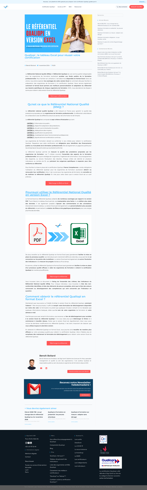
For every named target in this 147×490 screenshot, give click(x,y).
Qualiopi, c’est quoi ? (57, 456)
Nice (44, 486)
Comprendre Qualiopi (57, 445)
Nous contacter (123, 6)
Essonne (68, 486)
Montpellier (55, 486)
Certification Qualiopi (48, 7)
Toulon (73, 486)
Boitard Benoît (101, 67)
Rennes (114, 486)
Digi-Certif (100, 56)
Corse (87, 486)
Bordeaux (108, 486)
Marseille (28, 467)
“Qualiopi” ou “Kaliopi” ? (58, 476)
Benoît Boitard (101, 63)
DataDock (78, 442)
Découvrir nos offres (136, 7)
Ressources (78, 7)
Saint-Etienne (98, 486)
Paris (26, 472)
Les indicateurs (80, 466)
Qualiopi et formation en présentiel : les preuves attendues (56, 414)
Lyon (26, 470)
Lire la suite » (28, 424)
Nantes (49, 486)
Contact (28, 457)
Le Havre (119, 486)
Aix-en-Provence (80, 486)
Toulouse (40, 486)
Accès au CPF (62, 7)
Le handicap (79, 452)
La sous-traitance (81, 449)
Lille (104, 486)
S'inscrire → (142, 1)
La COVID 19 (79, 446)
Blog (51, 448)
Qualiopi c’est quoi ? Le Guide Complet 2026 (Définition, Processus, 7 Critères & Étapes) (110, 58)
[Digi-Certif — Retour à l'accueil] (6, 6)
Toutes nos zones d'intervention (36, 465)
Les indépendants (81, 463)
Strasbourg (62, 486)
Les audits (78, 439)
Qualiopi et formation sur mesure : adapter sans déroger (80, 414)
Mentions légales (31, 453)
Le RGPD (77, 456)
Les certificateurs (80, 459)
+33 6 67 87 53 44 (30, 446)
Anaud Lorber (101, 52)
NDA (70, 7)
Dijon (91, 486)
